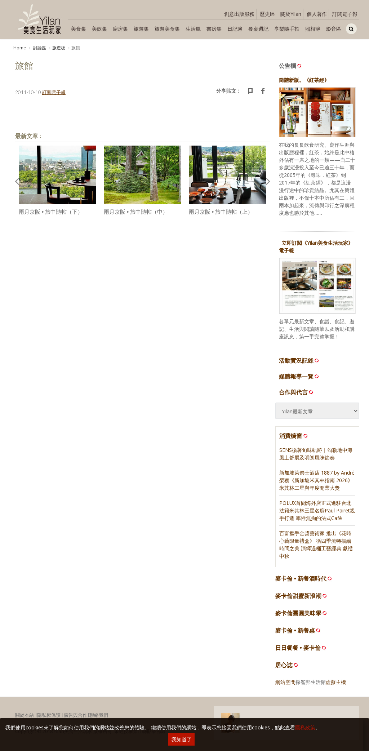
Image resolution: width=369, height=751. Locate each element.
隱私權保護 (49, 715)
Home (19, 48)
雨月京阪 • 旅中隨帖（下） (51, 212)
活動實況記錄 (296, 360)
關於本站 (24, 715)
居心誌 (284, 665)
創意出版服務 (239, 13)
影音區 (333, 28)
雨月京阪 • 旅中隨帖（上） (221, 212)
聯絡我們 (98, 715)
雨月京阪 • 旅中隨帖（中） (136, 212)
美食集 (78, 28)
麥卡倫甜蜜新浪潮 (298, 596)
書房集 (214, 28)
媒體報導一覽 (296, 376)
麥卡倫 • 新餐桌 (295, 630)
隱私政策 (305, 727)
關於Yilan (290, 13)
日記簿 (235, 28)
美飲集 (99, 28)
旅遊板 (58, 48)
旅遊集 (141, 28)
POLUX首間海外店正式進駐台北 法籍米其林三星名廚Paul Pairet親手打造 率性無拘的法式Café (317, 510)
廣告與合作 (75, 715)
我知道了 (182, 739)
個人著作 (317, 13)
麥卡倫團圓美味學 (298, 613)
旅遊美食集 (167, 28)
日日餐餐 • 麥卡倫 (298, 648)
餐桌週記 (258, 28)
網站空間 (285, 682)
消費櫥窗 (290, 436)
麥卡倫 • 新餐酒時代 (300, 579)
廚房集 (120, 28)
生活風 (193, 28)
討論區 (39, 48)
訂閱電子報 (344, 13)
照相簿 (312, 28)
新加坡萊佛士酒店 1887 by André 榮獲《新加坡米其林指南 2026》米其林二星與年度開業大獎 (317, 480)
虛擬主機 (336, 682)
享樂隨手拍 (286, 28)
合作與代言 (293, 392)
